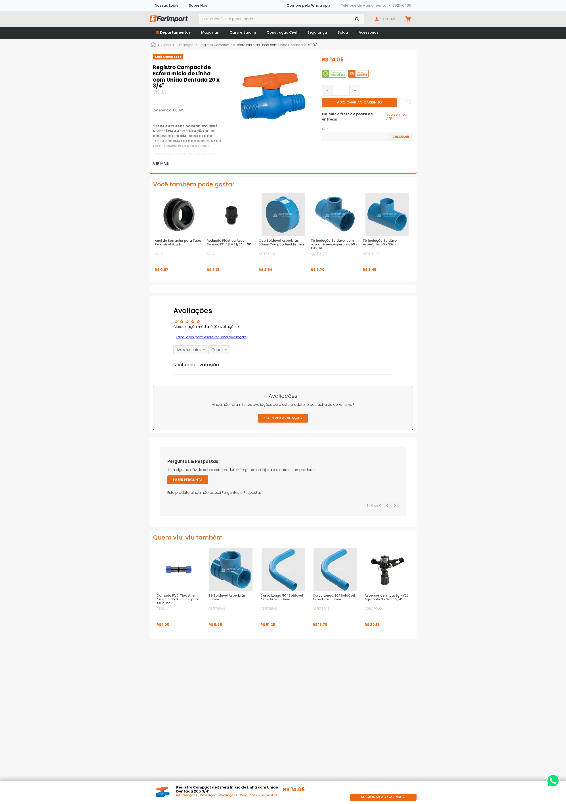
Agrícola (167, 45)
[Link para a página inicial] (153, 45)
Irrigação (186, 45)
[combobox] (281, 19)
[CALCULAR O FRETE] (400, 136)
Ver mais (161, 164)
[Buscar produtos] (357, 19)
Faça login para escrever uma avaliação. (211, 337)
